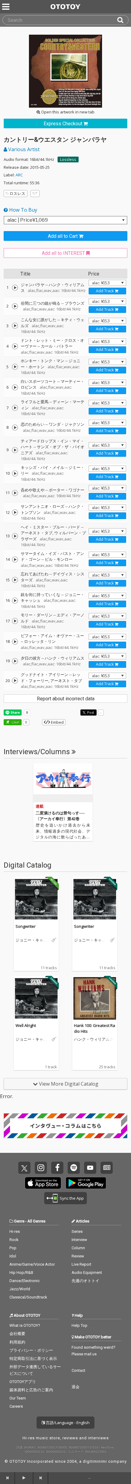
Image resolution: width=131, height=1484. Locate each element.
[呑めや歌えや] (15, 493)
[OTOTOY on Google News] (107, 1168)
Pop (12, 1248)
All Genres (36, 1221)
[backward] (7, 1478)
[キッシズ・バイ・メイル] (15, 473)
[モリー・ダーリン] (15, 621)
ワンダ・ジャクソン (66, 424)
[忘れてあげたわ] (15, 580)
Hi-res (14, 1231)
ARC (19, 175)
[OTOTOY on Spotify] (74, 1168)
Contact (78, 1370)
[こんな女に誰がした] (15, 325)
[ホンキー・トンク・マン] (15, 366)
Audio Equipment (87, 1272)
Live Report (81, 1264)
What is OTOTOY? (24, 1325)
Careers (16, 1406)
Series (77, 1231)
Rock (14, 1239)
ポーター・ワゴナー (66, 490)
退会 (76, 1387)
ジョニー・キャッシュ (31, 940)
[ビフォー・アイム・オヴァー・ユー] (15, 641)
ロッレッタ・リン (40, 641)
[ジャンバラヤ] (15, 287)
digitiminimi (95, 1461)
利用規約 (17, 1342)
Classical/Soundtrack (28, 1297)
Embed (57, 722)
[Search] (122, 20)
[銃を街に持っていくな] (15, 600)
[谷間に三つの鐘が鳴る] (15, 306)
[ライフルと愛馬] (15, 407)
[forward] (40, 1478)
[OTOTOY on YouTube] (90, 1168)
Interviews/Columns (38, 751)
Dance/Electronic (24, 1280)
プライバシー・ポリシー (31, 1350)
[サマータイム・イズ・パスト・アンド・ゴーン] (15, 559)
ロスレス (17, 193)
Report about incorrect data (65, 699)
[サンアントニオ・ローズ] (15, 512)
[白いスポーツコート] (15, 387)
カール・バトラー (57, 346)
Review (78, 1256)
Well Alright (26, 1025)
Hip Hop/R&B (21, 1272)
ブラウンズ (74, 303)
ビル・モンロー (59, 559)
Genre (19, 1221)
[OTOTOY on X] (24, 1168)
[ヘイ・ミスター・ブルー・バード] (15, 536)
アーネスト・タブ (36, 533)
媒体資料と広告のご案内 (31, 1390)
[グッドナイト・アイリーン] (15, 680)
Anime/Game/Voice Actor (32, 1264)
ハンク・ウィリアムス (64, 658)
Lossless (68, 159)
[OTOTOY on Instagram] (41, 1168)
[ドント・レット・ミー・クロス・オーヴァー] (15, 346)
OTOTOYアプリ (22, 1381)
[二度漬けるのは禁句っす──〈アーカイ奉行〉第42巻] (63, 782)
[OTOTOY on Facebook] (57, 1168)
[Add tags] (35, 193)
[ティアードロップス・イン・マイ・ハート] (15, 450)
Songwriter (26, 926)
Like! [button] (15, 722)
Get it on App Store (43, 1183)
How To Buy (22, 209)
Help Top (79, 1325)
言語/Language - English (67, 1422)
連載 (40, 806)
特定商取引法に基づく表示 (33, 1358)
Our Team (17, 1398)
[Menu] (6, 6)
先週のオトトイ (85, 1280)
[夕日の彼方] (15, 661)
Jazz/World (19, 1289)
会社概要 (17, 1333)
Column (78, 1248)
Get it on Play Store (86, 1183)
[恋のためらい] (15, 427)
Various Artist (23, 149)
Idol (12, 1256)
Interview (79, 1239)
